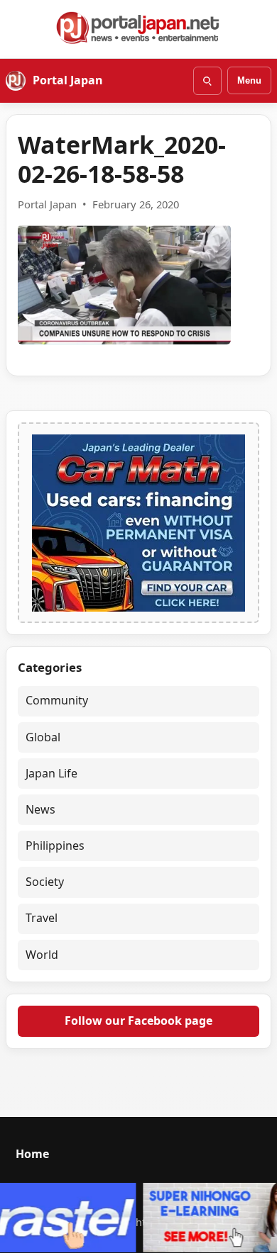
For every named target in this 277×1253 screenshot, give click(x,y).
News (40, 809)
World (42, 954)
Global (43, 737)
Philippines (55, 845)
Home (32, 1154)
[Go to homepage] (138, 27)
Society (45, 881)
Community (57, 700)
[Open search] (207, 81)
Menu (249, 80)
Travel (42, 918)
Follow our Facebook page (138, 1020)
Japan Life (51, 773)
